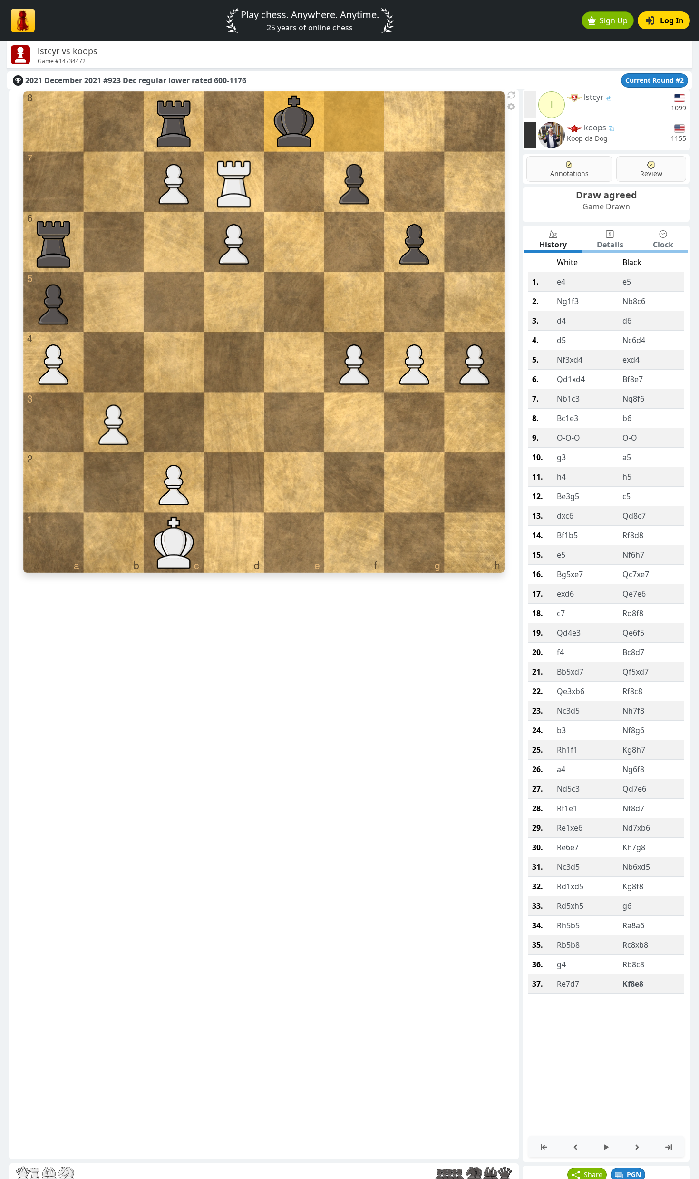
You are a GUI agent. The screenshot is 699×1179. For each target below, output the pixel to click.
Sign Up (614, 20)
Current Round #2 (654, 80)
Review (651, 173)
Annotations (569, 173)
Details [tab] (610, 244)
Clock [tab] (663, 244)
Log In (672, 20)
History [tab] (553, 244)
